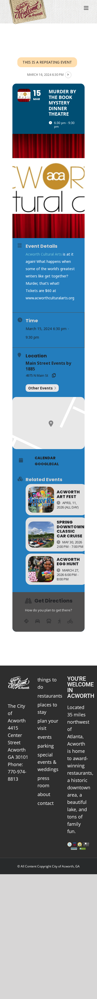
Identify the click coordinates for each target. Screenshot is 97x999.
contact (46, 803)
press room (43, 782)
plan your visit (48, 724)
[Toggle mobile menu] (86, 8)
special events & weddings (48, 762)
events (45, 737)
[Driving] (37, 621)
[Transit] (49, 621)
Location (36, 355)
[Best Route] (26, 621)
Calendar (45, 458)
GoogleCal (47, 464)
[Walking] (59, 621)
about (44, 794)
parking (46, 746)
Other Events (40, 388)
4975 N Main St (37, 375)
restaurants (48, 696)
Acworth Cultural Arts (44, 254)
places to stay (47, 708)
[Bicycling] (70, 621)
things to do (47, 683)
